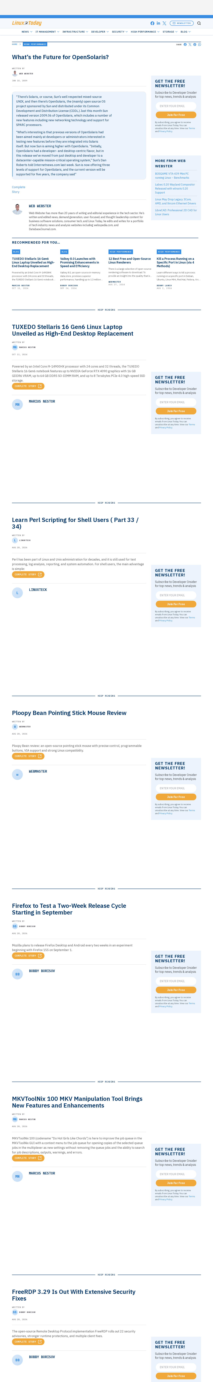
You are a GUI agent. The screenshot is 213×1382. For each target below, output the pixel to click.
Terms (192, 128)
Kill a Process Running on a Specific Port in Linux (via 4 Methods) (175, 262)
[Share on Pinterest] (194, 44)
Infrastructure (74, 31)
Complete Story (25, 386)
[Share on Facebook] (185, 44)
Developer (98, 31)
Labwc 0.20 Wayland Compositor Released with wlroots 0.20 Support (175, 188)
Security (118, 31)
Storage (168, 31)
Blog (184, 31)
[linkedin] (158, 23)
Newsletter (184, 23)
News (25, 31)
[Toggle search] (199, 23)
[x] (164, 23)
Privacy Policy (165, 131)
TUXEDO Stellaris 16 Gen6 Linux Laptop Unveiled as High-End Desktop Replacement (33, 262)
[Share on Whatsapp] (199, 44)
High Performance (143, 31)
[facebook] (152, 23)
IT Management (46, 31)
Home (14, 44)
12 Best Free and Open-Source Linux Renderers (129, 260)
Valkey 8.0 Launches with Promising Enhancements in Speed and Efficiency (79, 262)
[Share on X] (190, 44)
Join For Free (176, 115)
